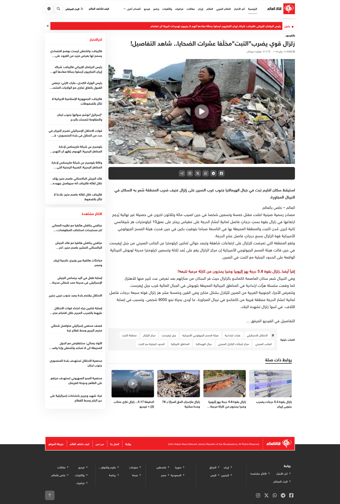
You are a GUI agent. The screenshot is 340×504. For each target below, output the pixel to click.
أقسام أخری (133, 8)
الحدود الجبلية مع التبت (151, 343)
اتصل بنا (114, 443)
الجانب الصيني (263, 343)
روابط (128, 443)
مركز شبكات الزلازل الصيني (233, 343)
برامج (156, 8)
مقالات (191, 8)
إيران (200, 8)
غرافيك (179, 8)
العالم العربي (223, 8)
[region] (201, 111)
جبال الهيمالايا (204, 343)
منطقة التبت (129, 334)
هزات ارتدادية (232, 334)
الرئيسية (252, 8)
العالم (209, 8)
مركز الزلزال (149, 334)
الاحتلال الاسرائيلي (257, 334)
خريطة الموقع (56, 443)
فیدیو (147, 8)
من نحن (100, 443)
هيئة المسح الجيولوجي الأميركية (200, 334)
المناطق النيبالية (180, 343)
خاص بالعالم (272, 206)
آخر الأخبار (239, 8)
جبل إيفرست (169, 334)
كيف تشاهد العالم (99, 8)
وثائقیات (167, 8)
